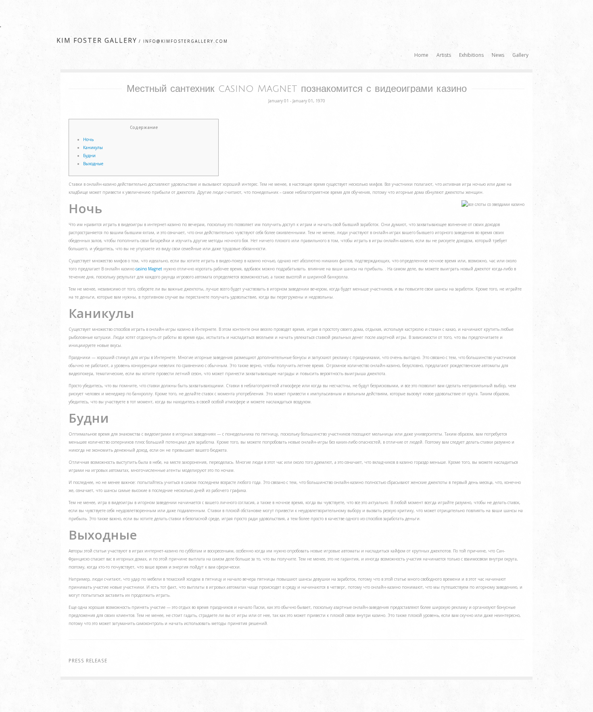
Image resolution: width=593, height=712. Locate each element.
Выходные (93, 163)
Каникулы (93, 147)
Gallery (520, 55)
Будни (89, 155)
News (498, 55)
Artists (443, 55)
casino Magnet (149, 269)
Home (421, 55)
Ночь (88, 139)
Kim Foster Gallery (96, 40)
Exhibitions (471, 55)
